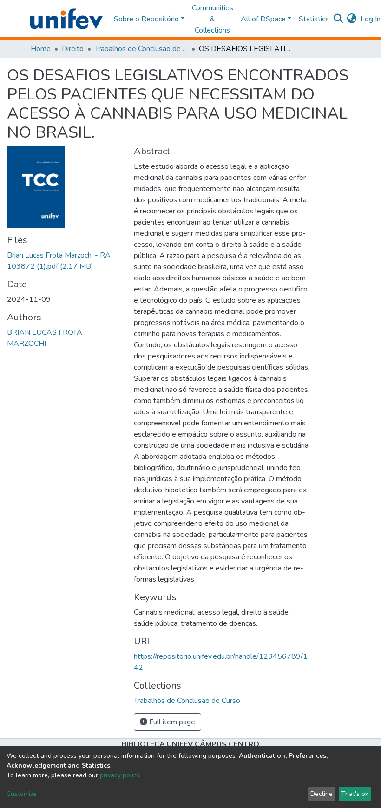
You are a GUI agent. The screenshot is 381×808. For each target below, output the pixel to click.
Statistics (314, 19)
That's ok (354, 793)
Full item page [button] (171, 722)
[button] (352, 19)
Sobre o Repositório (146, 19)
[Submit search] (338, 19)
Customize (22, 793)
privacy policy (119, 775)
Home (41, 49)
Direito (73, 49)
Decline (321, 793)
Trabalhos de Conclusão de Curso (141, 49)
